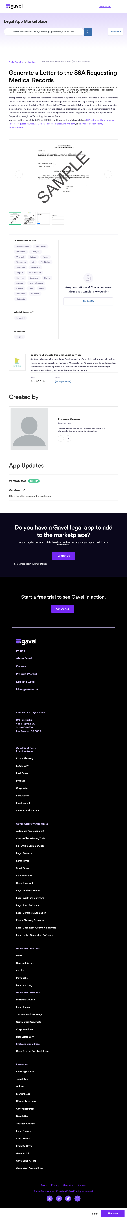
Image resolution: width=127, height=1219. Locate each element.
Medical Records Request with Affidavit (56, 124)
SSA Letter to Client (95, 120)
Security (68, 1185)
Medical (32, 62)
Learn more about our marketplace (30, 564)
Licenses (81, 1185)
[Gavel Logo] (14, 6)
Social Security (16, 62)
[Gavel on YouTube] (49, 1198)
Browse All (116, 32)
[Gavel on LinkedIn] (59, 1198)
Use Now (113, 1213)
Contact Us (88, 301)
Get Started (62, 609)
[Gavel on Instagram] (77, 1198)
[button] (15, 218)
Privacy (55, 1185)
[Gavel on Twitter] (68, 1198)
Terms (44, 1185)
